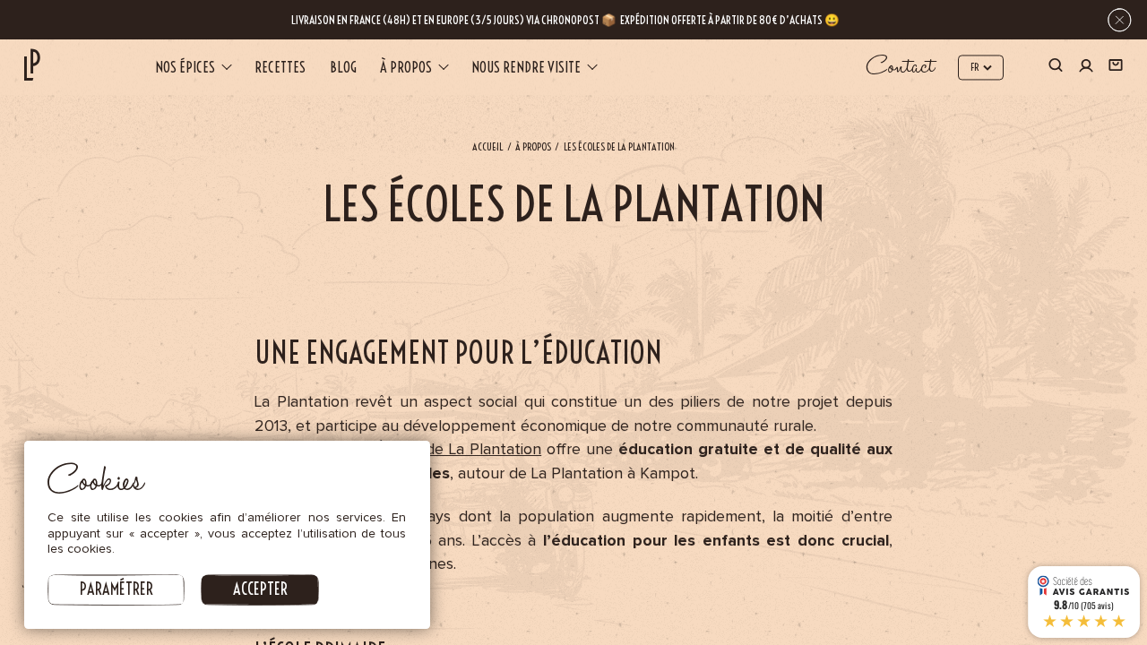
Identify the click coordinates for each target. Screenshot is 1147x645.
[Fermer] (1120, 20)
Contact (901, 68)
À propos (406, 67)
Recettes (280, 67)
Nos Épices (185, 67)
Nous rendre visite (526, 67)
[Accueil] (32, 65)
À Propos (533, 147)
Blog (343, 67)
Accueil (487, 147)
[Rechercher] (1055, 68)
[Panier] (1115, 68)
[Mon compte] (1086, 67)
